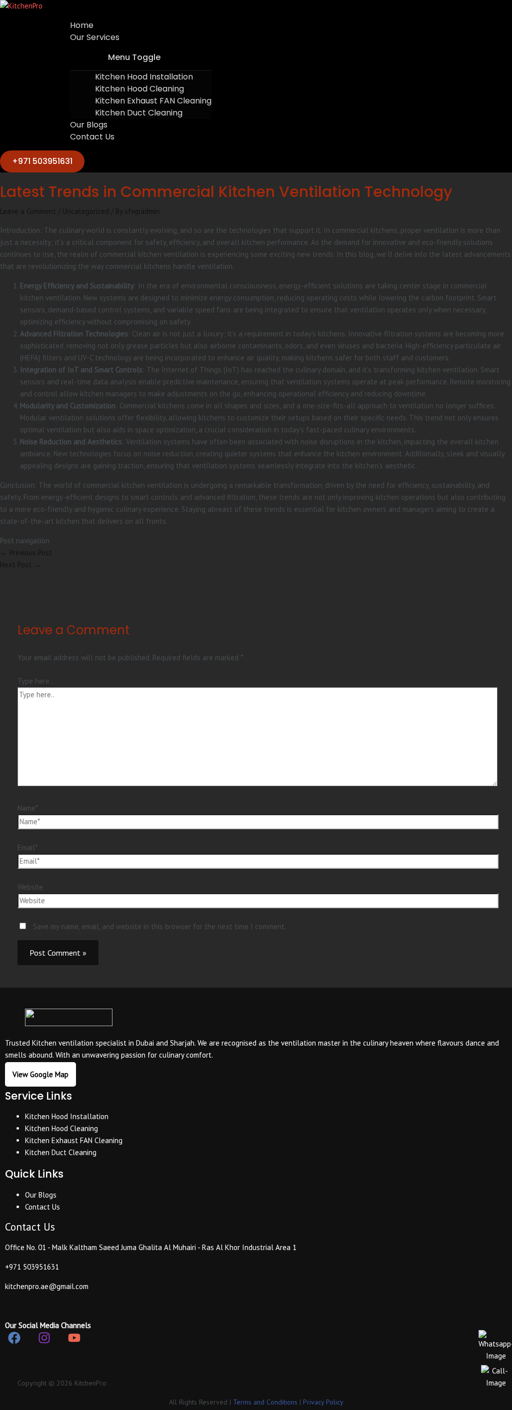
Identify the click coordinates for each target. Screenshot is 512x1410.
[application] (122, 37)
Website (30, 887)
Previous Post (26, 552)
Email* (28, 847)
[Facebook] (14, 1341)
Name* (28, 808)
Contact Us (92, 136)
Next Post (20, 564)
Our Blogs (89, 124)
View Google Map (40, 1074)
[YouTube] (74, 1341)
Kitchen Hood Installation (144, 76)
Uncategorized (85, 211)
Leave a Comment (28, 211)
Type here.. (35, 681)
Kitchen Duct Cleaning (138, 112)
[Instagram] (44, 1341)
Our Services (95, 37)
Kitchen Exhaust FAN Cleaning (153, 100)
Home (82, 25)
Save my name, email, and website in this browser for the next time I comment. (159, 926)
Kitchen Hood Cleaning (139, 88)
